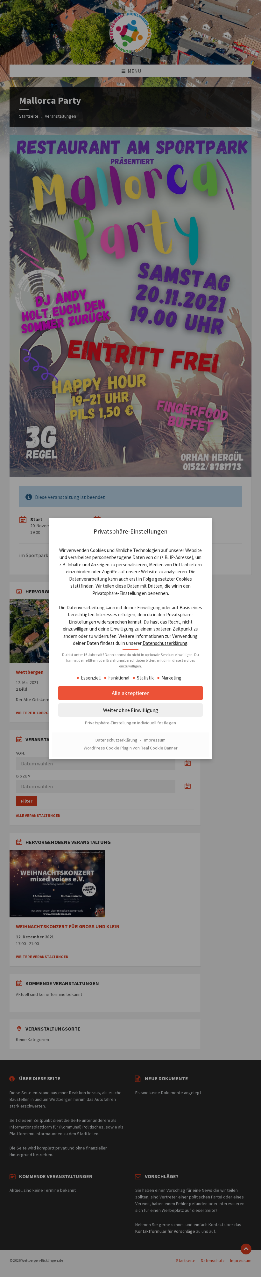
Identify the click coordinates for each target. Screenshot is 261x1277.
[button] (130, 710)
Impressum (155, 740)
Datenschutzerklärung (165, 643)
